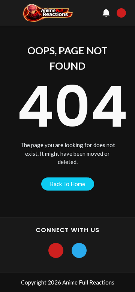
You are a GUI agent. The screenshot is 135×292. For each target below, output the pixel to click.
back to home (67, 183)
